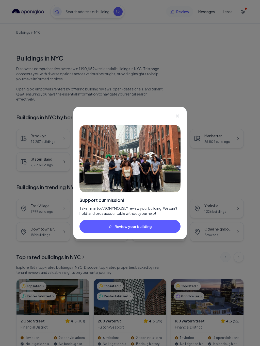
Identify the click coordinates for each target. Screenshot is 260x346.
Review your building (133, 226)
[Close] (177, 116)
